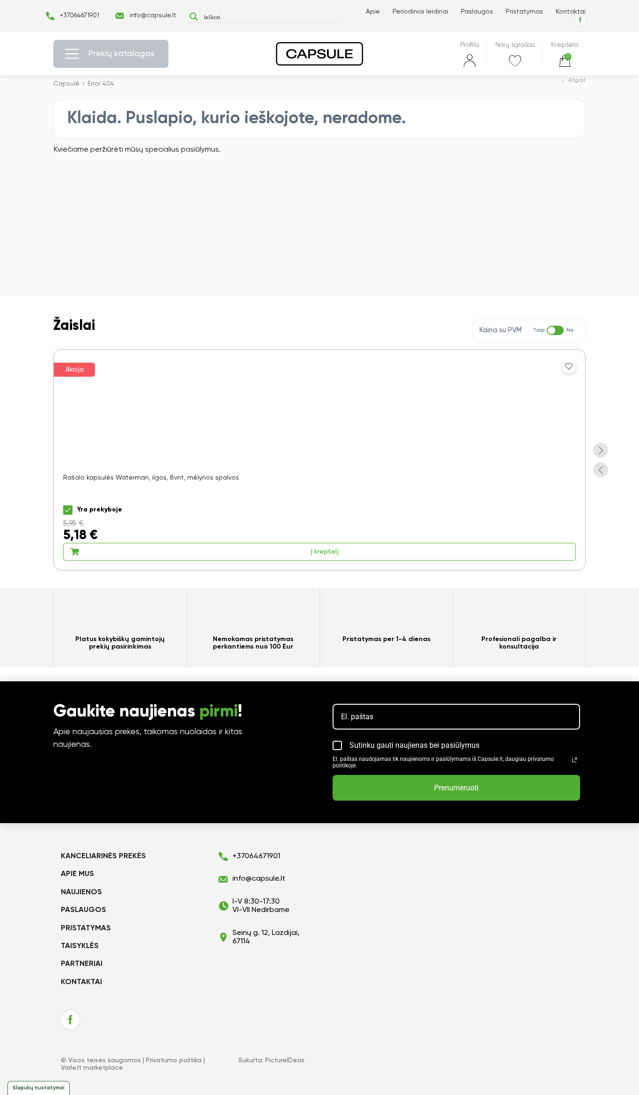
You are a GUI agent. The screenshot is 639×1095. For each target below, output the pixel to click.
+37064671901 (79, 15)
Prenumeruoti (456, 787)
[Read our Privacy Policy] (574, 760)
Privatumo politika (174, 1060)
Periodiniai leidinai (420, 11)
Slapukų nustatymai (39, 1087)
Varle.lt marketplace (92, 1068)
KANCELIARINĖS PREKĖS (103, 856)
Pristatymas (524, 11)
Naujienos (81, 892)
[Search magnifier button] (193, 16)
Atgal (577, 80)
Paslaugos (477, 11)
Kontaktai (571, 11)
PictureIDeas (285, 1060)
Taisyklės (80, 946)
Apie (373, 11)
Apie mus (77, 874)
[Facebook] (580, 20)
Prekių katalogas (121, 54)
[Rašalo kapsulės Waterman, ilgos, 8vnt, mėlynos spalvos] (319, 459)
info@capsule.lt (153, 15)
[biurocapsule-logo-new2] (319, 54)
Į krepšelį (325, 551)
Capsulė (66, 83)
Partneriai (81, 964)
